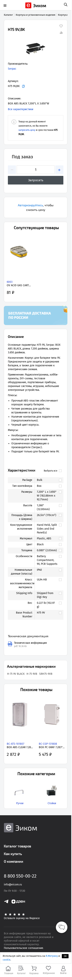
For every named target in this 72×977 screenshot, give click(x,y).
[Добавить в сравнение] (61, 32)
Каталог (8, 14)
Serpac (12, 68)
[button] (35, 48)
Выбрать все (50, 470)
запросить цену (26, 130)
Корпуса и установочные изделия (35, 14)
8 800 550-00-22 (20, 876)
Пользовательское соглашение (23, 948)
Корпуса (63, 14)
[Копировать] (23, 86)
